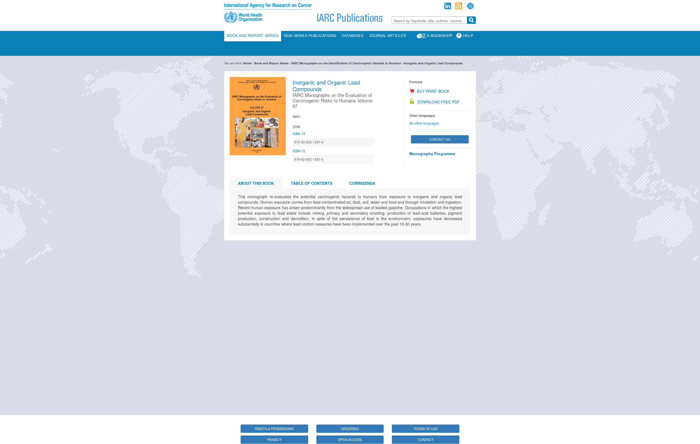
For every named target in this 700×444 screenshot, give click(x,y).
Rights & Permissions (274, 428)
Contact (425, 439)
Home (247, 63)
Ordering (350, 428)
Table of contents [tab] (311, 183)
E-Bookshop (439, 35)
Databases (352, 35)
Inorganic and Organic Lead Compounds (433, 63)
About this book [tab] (256, 183)
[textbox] (429, 21)
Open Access (350, 439)
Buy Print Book (433, 91)
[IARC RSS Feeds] (458, 5)
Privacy (274, 439)
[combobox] (429, 20)
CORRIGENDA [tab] (362, 183)
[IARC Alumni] (447, 5)
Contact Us (439, 139)
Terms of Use (425, 428)
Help (468, 35)
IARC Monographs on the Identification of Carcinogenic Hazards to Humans (346, 63)
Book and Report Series (252, 35)
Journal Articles (387, 35)
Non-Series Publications (310, 35)
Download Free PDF (439, 102)
